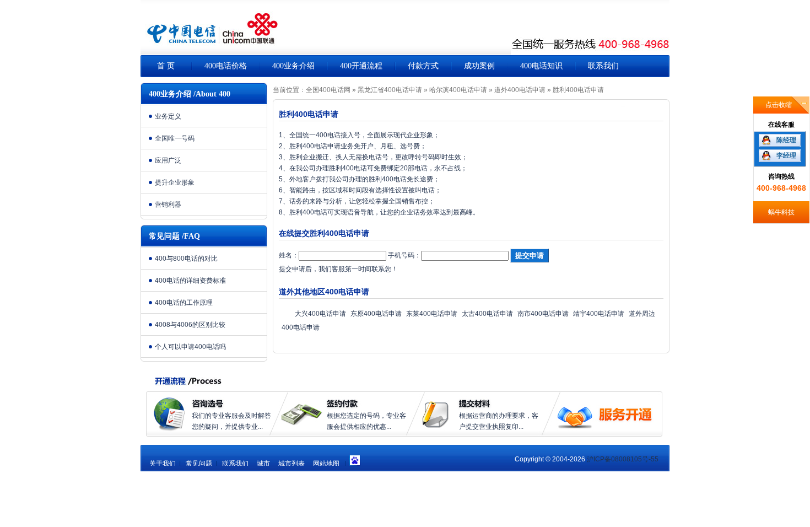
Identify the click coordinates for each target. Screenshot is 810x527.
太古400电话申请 (487, 314)
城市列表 (291, 463)
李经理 (786, 155)
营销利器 (168, 204)
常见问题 (199, 463)
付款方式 (423, 66)
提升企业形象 (175, 182)
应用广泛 (168, 160)
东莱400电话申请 (431, 314)
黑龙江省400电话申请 (390, 90)
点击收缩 (778, 105)
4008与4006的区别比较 (190, 325)
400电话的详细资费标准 (190, 280)
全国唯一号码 (175, 138)
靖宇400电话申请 (598, 314)
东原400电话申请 (376, 314)
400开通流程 (361, 66)
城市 (263, 463)
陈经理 (786, 140)
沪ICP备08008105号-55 (622, 459)
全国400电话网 (328, 90)
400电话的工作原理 (184, 302)
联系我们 (603, 66)
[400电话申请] (209, 33)
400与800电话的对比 (186, 258)
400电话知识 (541, 66)
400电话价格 (225, 66)
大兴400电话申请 (320, 314)
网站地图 (326, 463)
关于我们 (162, 463)
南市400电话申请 (543, 314)
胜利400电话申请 (578, 90)
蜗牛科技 (781, 212)
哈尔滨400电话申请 (458, 90)
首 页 (166, 66)
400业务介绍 (293, 66)
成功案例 (479, 66)
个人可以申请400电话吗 (190, 347)
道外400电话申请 (520, 90)
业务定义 (168, 116)
